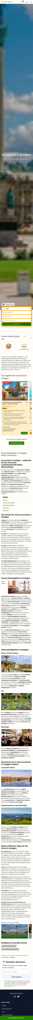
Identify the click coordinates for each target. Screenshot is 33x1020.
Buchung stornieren (7, 1008)
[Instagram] (15, 997)
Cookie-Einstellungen (7, 1015)
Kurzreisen (4, 955)
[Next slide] (30, 338)
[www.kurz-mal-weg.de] (7, 2)
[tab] (11, 939)
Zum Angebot (24, 433)
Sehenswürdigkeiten (8, 505)
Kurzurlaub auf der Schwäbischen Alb (10, 949)
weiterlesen (17, 369)
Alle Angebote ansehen (16, 443)
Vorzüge (5, 500)
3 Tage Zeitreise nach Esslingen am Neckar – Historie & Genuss (12, 403)
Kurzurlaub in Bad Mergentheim (9, 946)
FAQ (3, 1012)
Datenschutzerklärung (9, 986)
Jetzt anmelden (16, 977)
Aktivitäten (6, 508)
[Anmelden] (27, 2)
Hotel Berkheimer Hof (7, 406)
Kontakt (4, 1005)
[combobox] (16, 308)
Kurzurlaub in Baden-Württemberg (18, 955)
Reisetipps (6, 510)
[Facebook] (18, 997)
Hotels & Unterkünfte (9, 502)
